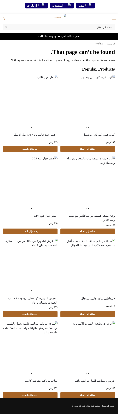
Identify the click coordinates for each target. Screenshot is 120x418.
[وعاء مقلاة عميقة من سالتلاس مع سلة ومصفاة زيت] (87, 183)
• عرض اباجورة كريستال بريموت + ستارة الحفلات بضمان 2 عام (33, 300)
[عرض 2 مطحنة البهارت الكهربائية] (87, 348)
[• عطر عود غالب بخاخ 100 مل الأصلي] (30, 102)
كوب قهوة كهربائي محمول (99, 134)
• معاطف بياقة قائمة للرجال (98, 298)
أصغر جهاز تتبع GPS (46, 215)
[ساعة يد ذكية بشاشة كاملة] (30, 348)
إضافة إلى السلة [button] (87, 149)
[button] (4, 19)
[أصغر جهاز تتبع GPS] (30, 183)
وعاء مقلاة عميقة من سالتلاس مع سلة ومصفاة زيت (92, 218)
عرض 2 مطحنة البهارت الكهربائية (95, 380)
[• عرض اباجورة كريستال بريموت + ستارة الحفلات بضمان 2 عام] (30, 266)
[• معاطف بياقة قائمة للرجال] (87, 266)
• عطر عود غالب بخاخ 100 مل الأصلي (35, 134)
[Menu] (111, 19)
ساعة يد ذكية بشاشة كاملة (41, 380)
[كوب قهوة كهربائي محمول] (87, 102)
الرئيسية (111, 43)
